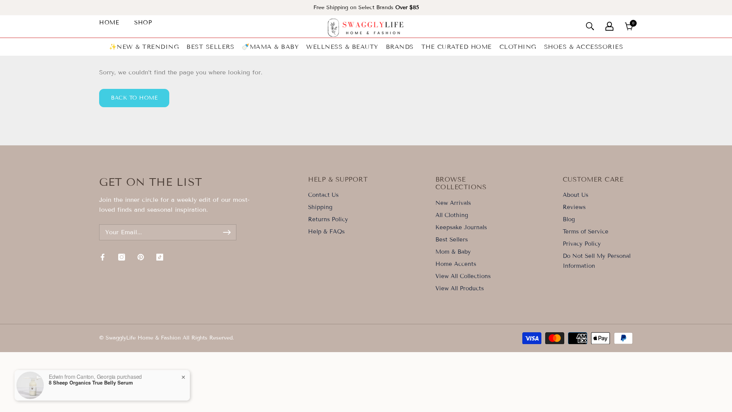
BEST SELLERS (210, 46)
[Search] (590, 26)
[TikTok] (159, 257)
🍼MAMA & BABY (270, 46)
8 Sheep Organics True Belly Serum (91, 383)
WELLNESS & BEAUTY (342, 46)
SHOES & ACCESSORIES (583, 46)
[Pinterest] (140, 257)
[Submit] (227, 232)
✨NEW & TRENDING (144, 46)
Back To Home (134, 98)
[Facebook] (102, 257)
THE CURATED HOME (456, 46)
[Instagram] (121, 257)
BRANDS (400, 46)
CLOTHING (517, 46)
